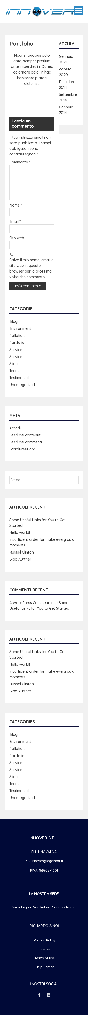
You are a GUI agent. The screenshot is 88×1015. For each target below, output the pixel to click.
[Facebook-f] (39, 995)
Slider (14, 363)
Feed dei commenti (25, 442)
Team (14, 370)
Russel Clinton (21, 552)
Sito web (16, 238)
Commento (19, 162)
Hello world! (19, 532)
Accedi (15, 428)
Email (15, 221)
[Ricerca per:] (44, 479)
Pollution (17, 335)
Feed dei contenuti (25, 435)
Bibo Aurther (20, 559)
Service (15, 349)
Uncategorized (22, 384)
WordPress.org (22, 449)
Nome (15, 205)
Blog (13, 321)
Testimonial (19, 377)
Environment (20, 328)
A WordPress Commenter (31, 602)
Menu (78, 10)
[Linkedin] (48, 995)
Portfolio (16, 342)
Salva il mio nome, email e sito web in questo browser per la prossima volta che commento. (31, 268)
